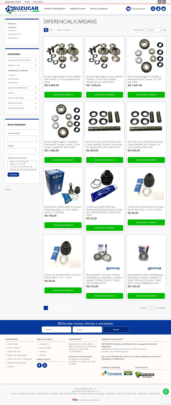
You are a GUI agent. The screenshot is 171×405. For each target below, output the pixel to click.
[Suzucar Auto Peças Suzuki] (22, 9)
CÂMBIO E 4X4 (14, 65)
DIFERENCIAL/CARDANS (18, 70)
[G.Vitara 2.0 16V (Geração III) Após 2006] (21, 169)
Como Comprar (14, 348)
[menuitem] (54, 8)
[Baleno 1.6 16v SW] (21, 164)
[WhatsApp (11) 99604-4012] (166, 391)
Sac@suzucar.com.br (149, 356)
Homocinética (13, 34)
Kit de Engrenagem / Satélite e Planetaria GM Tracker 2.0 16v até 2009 (145, 79)
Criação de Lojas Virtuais (88, 400)
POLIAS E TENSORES (16, 98)
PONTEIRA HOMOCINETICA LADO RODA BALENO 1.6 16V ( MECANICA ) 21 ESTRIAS (62, 209)
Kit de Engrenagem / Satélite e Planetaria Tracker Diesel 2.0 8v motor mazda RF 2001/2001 (62, 144)
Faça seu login (45, 348)
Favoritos (43, 351)
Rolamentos (13, 38)
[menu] (80, 8)
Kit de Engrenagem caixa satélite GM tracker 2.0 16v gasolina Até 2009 (62, 79)
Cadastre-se (44, 344)
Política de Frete (14, 351)
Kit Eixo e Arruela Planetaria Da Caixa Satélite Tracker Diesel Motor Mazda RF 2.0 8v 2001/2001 (104, 144)
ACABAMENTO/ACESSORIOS (19, 60)
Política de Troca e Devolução (20, 359)
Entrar (27, 2)
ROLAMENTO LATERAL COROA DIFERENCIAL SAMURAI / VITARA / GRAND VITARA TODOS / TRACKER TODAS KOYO (104, 279)
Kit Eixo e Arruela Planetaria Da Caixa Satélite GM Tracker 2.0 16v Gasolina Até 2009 (145, 144)
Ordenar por (139, 30)
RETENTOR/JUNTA (15, 103)
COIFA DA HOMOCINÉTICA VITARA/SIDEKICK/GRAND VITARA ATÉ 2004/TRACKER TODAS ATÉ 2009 (104, 211)
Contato (11, 366)
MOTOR (11, 93)
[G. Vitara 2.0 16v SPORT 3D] (21, 167)
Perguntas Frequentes (17, 363)
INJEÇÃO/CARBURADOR (17, 88)
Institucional (13, 344)
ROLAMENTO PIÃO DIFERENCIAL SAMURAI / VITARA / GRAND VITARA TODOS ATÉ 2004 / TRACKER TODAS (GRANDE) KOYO (145, 279)
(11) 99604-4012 (75, 351)
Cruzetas (11, 30)
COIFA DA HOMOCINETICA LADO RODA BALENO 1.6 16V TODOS (146, 208)
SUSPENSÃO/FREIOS (16, 108)
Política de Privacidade (17, 355)
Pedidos (42, 355)
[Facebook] (159, 2)
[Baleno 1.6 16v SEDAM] (21, 162)
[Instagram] (164, 2)
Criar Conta (38, 2)
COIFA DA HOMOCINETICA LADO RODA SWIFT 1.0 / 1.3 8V (62, 276)
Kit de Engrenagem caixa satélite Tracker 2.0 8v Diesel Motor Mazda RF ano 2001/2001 (104, 79)
